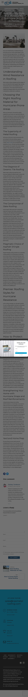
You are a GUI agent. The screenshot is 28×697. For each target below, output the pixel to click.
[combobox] (21, 351)
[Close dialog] (27, 341)
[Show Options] (26, 351)
